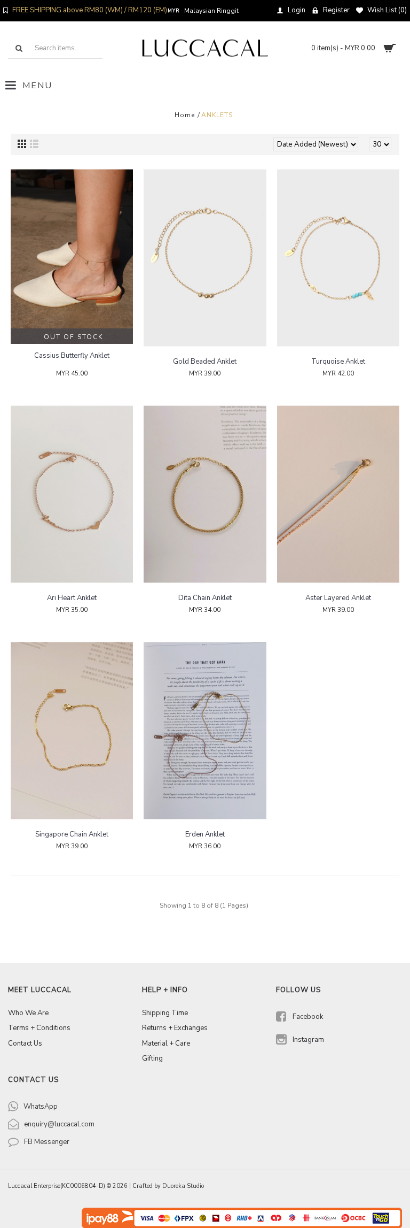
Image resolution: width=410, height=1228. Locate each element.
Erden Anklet (205, 834)
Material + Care (166, 1043)
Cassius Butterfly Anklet (71, 355)
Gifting (152, 1058)
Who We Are (28, 1013)
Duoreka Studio (183, 1186)
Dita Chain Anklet (205, 598)
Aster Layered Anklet (338, 598)
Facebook (308, 1017)
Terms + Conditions (39, 1028)
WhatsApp (40, 1106)
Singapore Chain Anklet (71, 834)
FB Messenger (46, 1142)
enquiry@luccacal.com (59, 1124)
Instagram (308, 1040)
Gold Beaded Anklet (204, 361)
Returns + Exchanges (175, 1028)
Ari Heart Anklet (72, 598)
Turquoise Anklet (338, 361)
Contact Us (25, 1043)
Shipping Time (165, 1013)
